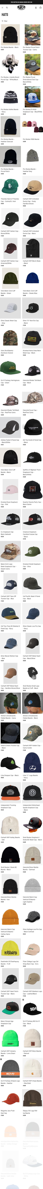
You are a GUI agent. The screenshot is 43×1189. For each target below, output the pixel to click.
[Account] (36, 7)
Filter (5, 21)
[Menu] (2, 7)
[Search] (7, 7)
